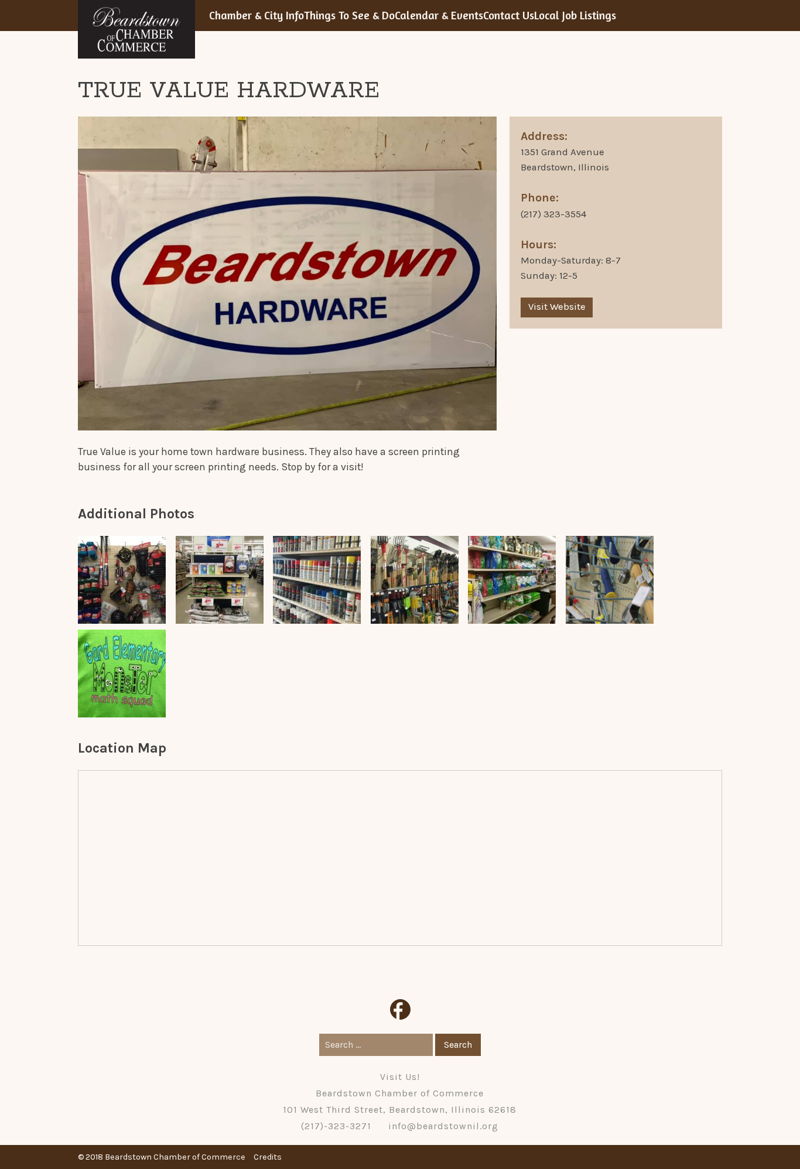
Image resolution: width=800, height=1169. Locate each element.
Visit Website (557, 306)
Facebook (400, 1009)
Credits (268, 1157)
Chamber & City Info (256, 15)
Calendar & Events (439, 15)
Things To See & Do (349, 15)
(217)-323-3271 (336, 1126)
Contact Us (508, 15)
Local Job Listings (575, 15)
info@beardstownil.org (443, 1126)
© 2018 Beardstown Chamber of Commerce (161, 1157)
